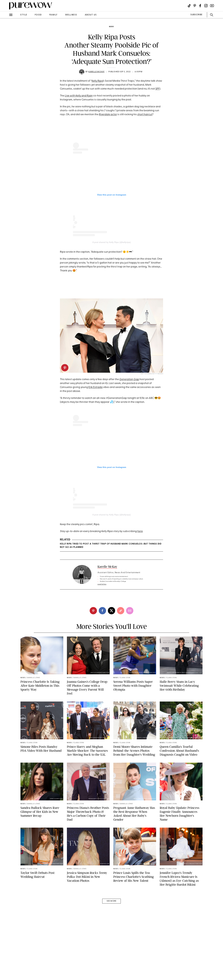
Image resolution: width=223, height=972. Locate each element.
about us (91, 15)
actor (108, 114)
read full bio (102, 584)
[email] (5, 72)
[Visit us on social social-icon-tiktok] (189, 5)
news (111, 27)
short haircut (144, 114)
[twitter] (5, 55)
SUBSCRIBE (196, 15)
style (23, 15)
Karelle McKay (96, 72)
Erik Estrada (95, 387)
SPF (157, 89)
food (38, 15)
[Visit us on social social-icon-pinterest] (194, 5)
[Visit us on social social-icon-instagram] (206, 6)
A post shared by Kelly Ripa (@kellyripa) (111, 242)
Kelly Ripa (97, 81)
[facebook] (5, 47)
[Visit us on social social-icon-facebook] (200, 5)
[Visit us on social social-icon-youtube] (212, 6)
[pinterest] (5, 39)
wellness (71, 15)
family (53, 15)
